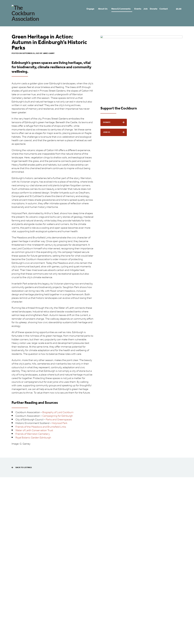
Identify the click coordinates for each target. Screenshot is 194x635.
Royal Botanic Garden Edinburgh (33, 437)
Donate (106, 122)
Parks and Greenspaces (59, 419)
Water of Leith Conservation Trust (34, 430)
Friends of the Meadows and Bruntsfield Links (40, 426)
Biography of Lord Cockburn (58, 412)
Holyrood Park (59, 423)
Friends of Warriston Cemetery (32, 434)
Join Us (106, 132)
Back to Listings (24, 467)
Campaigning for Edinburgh (57, 416)
